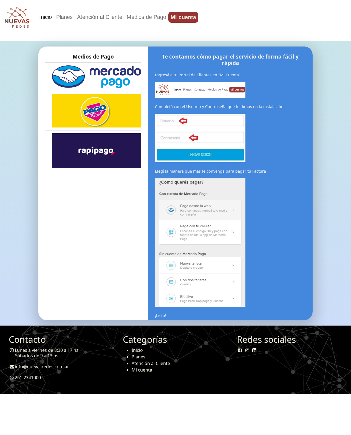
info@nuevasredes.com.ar (42, 367)
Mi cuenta (183, 17)
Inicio (45, 17)
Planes (64, 17)
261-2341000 (28, 378)
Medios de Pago (146, 17)
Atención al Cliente (99, 17)
